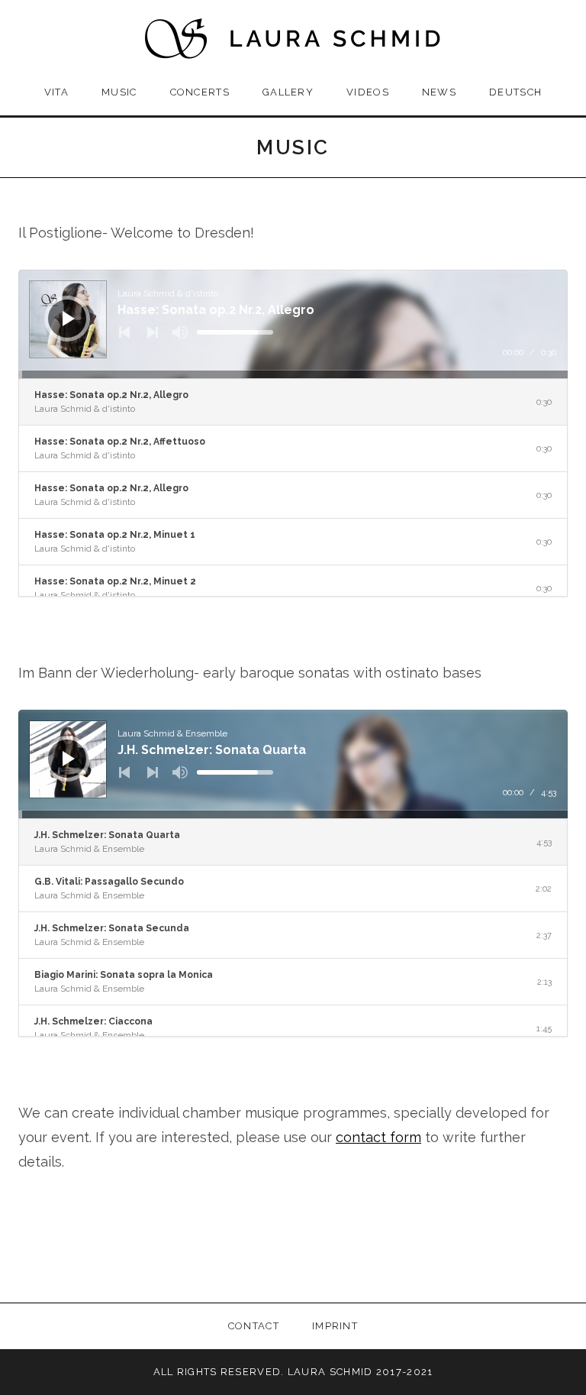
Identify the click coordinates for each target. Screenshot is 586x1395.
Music (119, 92)
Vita (56, 92)
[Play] (69, 318)
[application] (293, 324)
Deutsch (515, 92)
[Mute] (180, 332)
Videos (367, 92)
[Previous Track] (125, 332)
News (439, 92)
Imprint (335, 1326)
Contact (253, 1326)
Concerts (200, 92)
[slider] (235, 332)
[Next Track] (151, 332)
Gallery (288, 92)
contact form (378, 1137)
